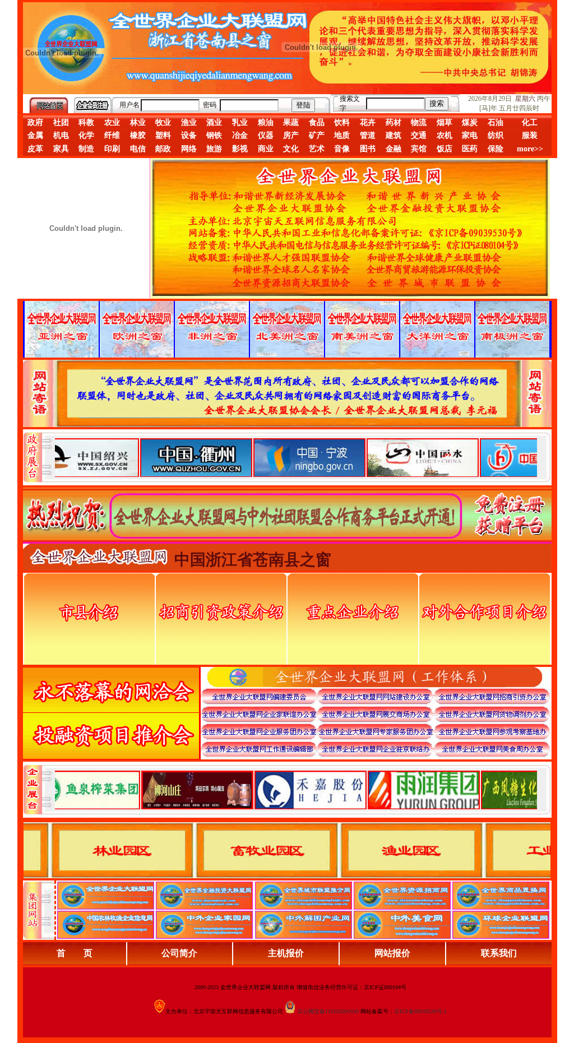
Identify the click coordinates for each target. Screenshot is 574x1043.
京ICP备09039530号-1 (420, 1011)
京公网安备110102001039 (328, 1011)
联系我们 (499, 953)
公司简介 (179, 953)
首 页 (74, 953)
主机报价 (286, 953)
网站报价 (392, 953)
